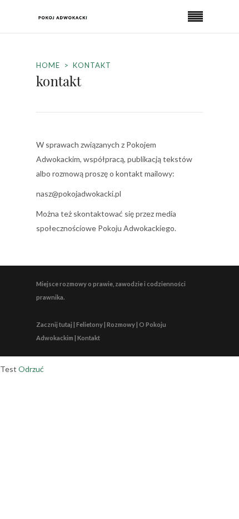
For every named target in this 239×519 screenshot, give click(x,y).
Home (48, 65)
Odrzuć (31, 369)
